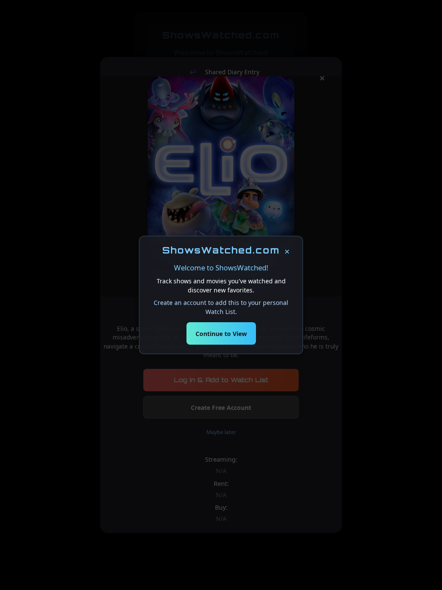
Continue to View (221, 334)
